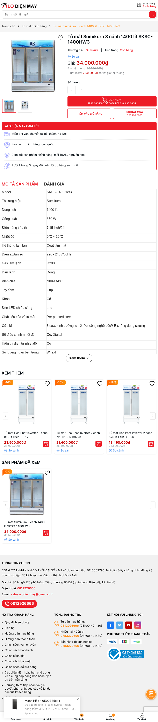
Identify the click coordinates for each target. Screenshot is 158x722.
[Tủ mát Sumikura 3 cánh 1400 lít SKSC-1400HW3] (26, 494)
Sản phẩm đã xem (21, 462)
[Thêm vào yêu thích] (60, 37)
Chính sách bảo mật (18, 661)
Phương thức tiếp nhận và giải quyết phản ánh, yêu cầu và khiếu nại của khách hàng (27, 688)
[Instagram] (137, 625)
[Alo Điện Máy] (19, 5)
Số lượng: (73, 82)
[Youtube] (128, 625)
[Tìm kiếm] (152, 14)
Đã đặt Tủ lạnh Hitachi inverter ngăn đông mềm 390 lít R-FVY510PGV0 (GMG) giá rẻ (51, 709)
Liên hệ (9, 628)
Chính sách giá (14, 655)
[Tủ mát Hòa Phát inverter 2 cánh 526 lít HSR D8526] (131, 404)
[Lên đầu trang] (151, 683)
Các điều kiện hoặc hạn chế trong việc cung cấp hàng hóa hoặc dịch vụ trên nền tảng (28, 676)
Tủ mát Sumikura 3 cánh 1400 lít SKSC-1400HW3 (24, 524)
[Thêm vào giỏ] (46, 444)
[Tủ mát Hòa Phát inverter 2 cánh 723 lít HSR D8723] (79, 404)
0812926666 (26, 588)
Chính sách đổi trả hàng (21, 667)
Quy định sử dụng (17, 622)
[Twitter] (119, 625)
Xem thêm (13, 373)
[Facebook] (110, 625)
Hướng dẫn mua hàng (19, 633)
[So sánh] (74, 56)
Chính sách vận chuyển (21, 644)
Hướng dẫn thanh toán (20, 639)
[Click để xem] (33, 65)
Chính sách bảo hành (19, 650)
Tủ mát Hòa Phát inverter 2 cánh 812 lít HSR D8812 (26, 435)
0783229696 (69, 635)
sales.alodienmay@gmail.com (32, 594)
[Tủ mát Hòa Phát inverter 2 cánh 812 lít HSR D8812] (26, 404)
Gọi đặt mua (134, 113)
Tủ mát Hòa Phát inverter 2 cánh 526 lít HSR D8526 (130, 435)
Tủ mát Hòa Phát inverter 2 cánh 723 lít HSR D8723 (78, 435)
